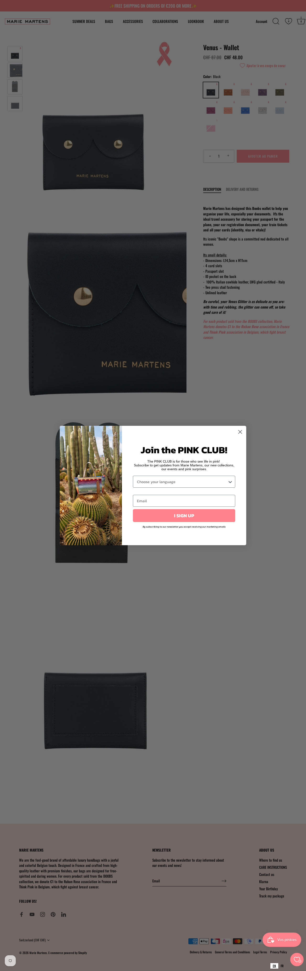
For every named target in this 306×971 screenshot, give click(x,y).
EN (274, 965)
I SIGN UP (184, 515)
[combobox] (274, 966)
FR (282, 965)
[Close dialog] (240, 432)
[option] (282, 966)
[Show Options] (230, 481)
